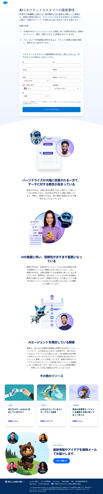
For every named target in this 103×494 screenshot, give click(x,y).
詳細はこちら (13, 421)
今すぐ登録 (60, 461)
